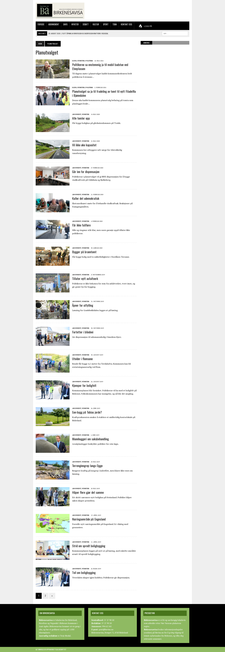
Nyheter (75, 24)
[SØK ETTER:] (175, 33)
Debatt (86, 24)
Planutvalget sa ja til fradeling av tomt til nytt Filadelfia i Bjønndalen (104, 93)
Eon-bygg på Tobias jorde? (87, 412)
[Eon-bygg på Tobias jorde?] (53, 424)
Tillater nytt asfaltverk (85, 278)
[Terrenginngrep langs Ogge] (53, 477)
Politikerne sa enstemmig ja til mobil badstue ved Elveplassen (100, 66)
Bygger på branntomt (84, 251)
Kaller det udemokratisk (85, 198)
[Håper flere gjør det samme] (53, 504)
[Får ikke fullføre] (53, 237)
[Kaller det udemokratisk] (53, 210)
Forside (41, 24)
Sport (105, 24)
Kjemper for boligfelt (84, 385)
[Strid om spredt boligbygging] (53, 558)
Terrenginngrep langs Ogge (87, 465)
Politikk (89, 61)
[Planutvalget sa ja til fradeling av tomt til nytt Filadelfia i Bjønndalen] (53, 103)
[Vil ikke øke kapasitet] (53, 157)
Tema (115, 24)
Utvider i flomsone (82, 358)
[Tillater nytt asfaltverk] (53, 290)
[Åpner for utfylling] (53, 317)
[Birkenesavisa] (60, 11)
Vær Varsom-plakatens (171, 623)
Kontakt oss (126, 24)
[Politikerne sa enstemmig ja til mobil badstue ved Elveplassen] (53, 76)
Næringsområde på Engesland (89, 519)
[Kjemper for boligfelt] (53, 397)
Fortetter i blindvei (82, 332)
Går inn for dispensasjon (85, 171)
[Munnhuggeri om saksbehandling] (53, 451)
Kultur (96, 24)
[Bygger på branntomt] (53, 264)
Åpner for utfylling (82, 305)
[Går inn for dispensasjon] (53, 183)
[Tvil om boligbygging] (53, 584)
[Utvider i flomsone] (53, 370)
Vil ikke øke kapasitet (84, 144)
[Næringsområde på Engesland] (53, 531)
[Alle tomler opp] (53, 130)
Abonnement (53, 24)
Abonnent (76, 114)
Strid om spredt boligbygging (88, 545)
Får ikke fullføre (81, 225)
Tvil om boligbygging (84, 572)
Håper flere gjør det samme (88, 492)
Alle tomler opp (81, 118)
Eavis (65, 24)
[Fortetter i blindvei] (53, 344)
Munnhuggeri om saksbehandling (90, 438)
